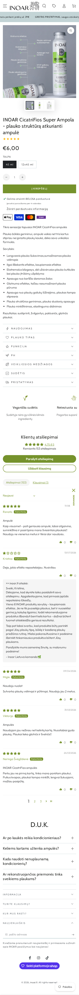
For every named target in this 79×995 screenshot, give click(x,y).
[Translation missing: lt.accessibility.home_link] (24, 6)
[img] (11, 506)
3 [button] (41, 801)
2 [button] (34, 801)
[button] (44, 6)
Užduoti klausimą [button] (39, 468)
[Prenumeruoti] (74, 934)
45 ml (11, 165)
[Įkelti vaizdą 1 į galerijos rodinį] (30, 105)
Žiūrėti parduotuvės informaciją (27, 209)
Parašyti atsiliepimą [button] (39, 459)
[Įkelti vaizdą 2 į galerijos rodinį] (39, 105)
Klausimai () (41, 482)
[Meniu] (5, 6)
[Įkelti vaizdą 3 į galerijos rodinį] (49, 105)
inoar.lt (33, 982)
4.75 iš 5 (49, 444)
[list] (39, 408)
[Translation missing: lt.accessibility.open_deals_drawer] (54, 6)
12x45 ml (28, 165)
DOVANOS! (73, 500)
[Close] (73, 490)
